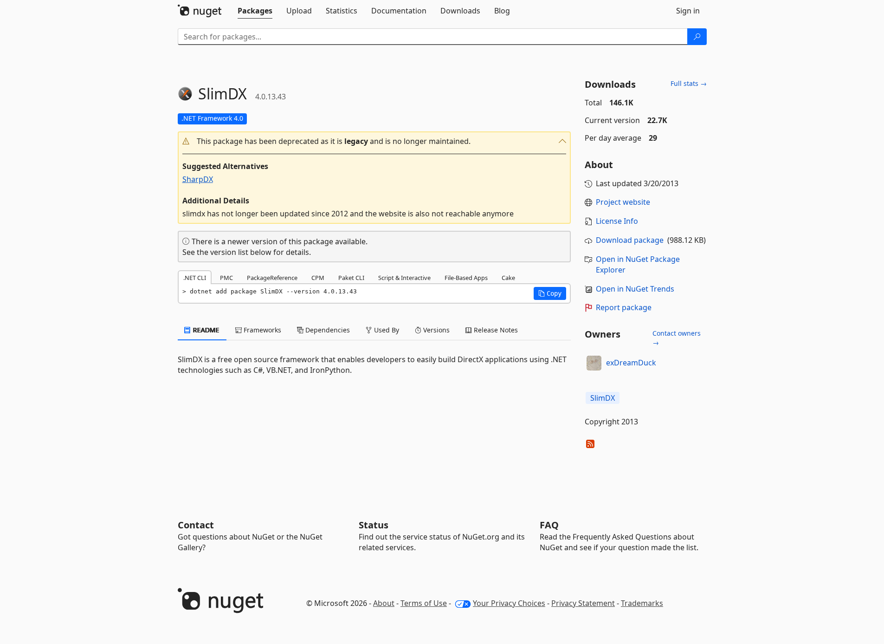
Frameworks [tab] (261, 329)
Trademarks (642, 603)
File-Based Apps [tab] (466, 277)
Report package (624, 307)
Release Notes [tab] (495, 329)
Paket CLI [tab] (351, 277)
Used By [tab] (385, 329)
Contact (196, 525)
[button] (374, 141)
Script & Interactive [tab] (404, 277)
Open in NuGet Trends (635, 289)
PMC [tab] (226, 277)
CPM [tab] (317, 277)
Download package (630, 240)
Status (373, 525)
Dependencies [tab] (326, 329)
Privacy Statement (583, 603)
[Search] (697, 36)
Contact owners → (676, 338)
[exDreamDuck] (594, 363)
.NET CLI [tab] (194, 277)
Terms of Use (423, 603)
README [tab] (205, 329)
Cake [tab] (508, 277)
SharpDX (197, 179)
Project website (623, 202)
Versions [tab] (435, 329)
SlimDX (602, 398)
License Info (617, 221)
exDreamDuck (631, 363)
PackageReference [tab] (272, 277)
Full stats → (689, 83)
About (383, 603)
